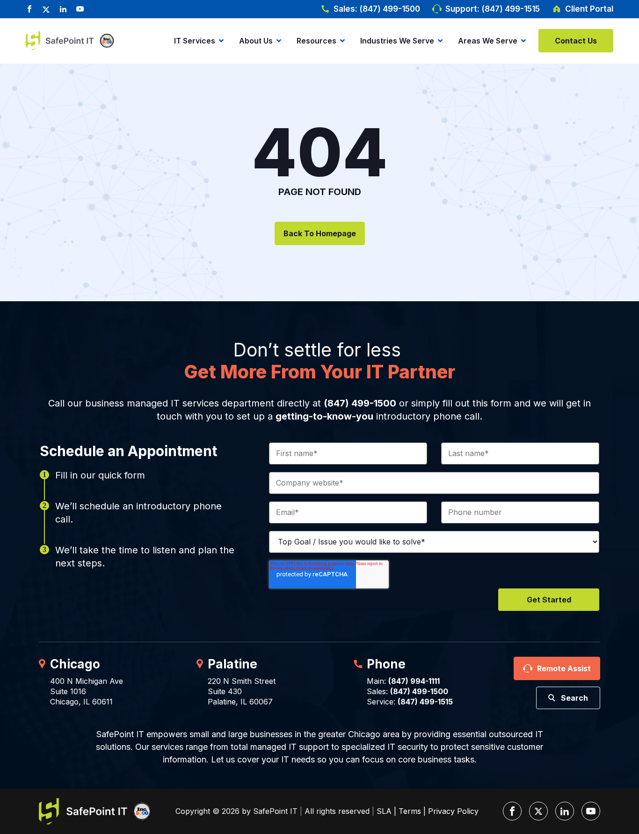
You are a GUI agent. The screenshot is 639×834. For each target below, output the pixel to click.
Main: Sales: (407, 686)
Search (574, 698)
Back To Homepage (319, 233)
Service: (410, 701)
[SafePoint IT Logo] (95, 811)
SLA (384, 811)
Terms (410, 811)
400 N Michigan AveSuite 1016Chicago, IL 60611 (86, 691)
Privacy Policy (453, 811)
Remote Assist (564, 668)
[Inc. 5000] (105, 41)
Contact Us (576, 40)
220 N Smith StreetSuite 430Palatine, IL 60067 (242, 691)
